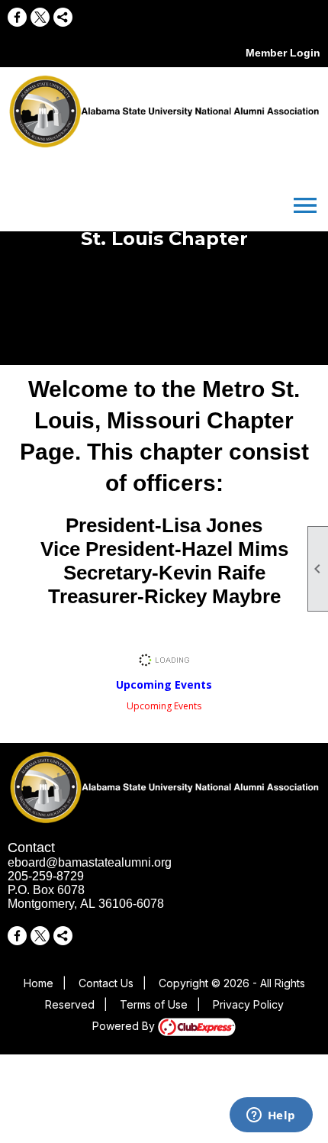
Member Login (283, 53)
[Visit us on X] (40, 17)
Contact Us (106, 983)
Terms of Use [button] (154, 1004)
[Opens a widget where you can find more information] (271, 1116)
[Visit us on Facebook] (17, 17)
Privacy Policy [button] (248, 1004)
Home (38, 983)
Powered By (125, 1025)
